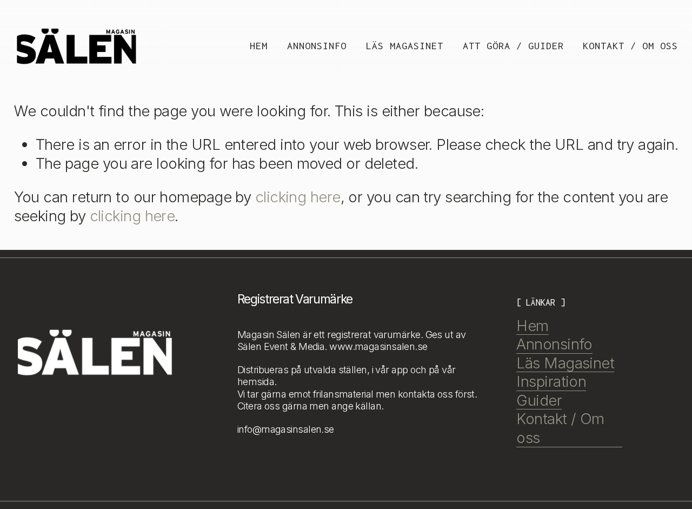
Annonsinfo (317, 45)
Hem (259, 45)
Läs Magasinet (404, 45)
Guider (539, 400)
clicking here (298, 197)
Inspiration (551, 381)
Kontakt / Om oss (630, 45)
